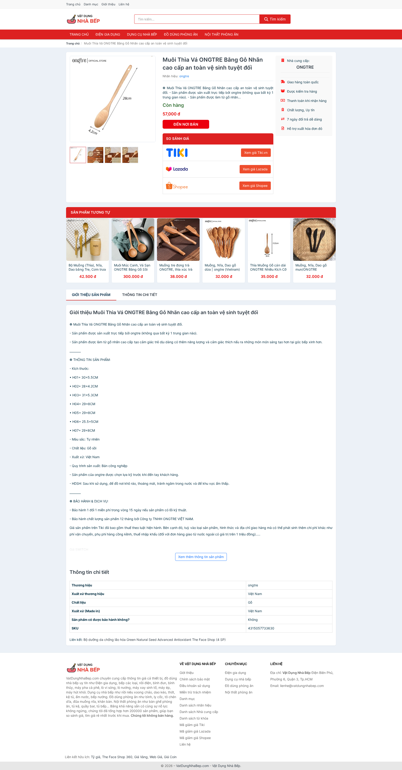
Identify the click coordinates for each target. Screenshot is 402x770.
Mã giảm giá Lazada (195, 731)
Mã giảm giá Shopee (195, 738)
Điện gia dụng (108, 34)
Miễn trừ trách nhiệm (195, 692)
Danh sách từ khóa (194, 718)
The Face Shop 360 (117, 757)
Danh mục (91, 4)
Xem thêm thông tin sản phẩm (201, 557)
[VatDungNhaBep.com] (84, 19)
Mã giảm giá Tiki (192, 725)
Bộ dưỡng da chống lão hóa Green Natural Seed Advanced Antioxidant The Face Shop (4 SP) (155, 640)
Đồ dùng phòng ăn (181, 34)
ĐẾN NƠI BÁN (186, 124)
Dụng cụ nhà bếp (142, 34)
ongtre (184, 76)
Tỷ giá (95, 757)
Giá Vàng (141, 757)
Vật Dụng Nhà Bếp (226, 766)
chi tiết (139, 295)
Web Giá (156, 757)
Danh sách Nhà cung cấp (199, 712)
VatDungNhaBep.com (192, 766)
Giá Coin (170, 757)
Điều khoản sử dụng (195, 686)
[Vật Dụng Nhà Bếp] (89, 668)
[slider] (78, 155)
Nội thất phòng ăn (221, 34)
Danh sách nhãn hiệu (195, 705)
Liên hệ (124, 4)
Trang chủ (73, 4)
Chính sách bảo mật (195, 679)
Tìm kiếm (277, 19)
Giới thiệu (108, 4)
